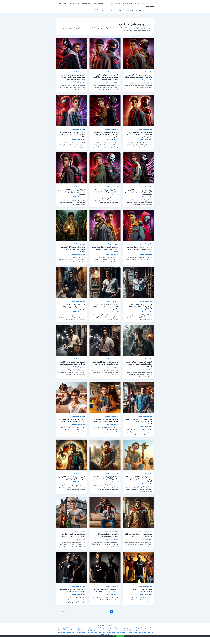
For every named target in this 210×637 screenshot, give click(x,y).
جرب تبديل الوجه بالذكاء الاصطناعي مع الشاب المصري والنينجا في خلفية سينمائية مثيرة (105, 249)
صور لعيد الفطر (62, 3)
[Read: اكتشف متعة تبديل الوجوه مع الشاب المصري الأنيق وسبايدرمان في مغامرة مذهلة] (71, 110)
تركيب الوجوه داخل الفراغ (126, 10)
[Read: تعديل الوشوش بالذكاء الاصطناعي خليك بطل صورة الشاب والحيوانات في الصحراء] (138, 455)
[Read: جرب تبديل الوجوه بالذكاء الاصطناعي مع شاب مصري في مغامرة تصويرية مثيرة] (138, 225)
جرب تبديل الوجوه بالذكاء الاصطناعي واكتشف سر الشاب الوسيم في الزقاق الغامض (105, 307)
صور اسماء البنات (74, 3)
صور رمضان (139, 10)
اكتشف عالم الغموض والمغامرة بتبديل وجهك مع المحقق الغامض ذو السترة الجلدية (139, 364)
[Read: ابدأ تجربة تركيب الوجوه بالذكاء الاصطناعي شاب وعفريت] (105, 512)
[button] (124, 3)
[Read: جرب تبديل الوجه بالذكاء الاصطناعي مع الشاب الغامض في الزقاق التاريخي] (105, 340)
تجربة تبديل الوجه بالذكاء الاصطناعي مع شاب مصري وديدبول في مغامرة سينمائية (71, 192)
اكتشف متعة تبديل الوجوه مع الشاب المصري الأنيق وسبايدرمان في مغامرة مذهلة (72, 134)
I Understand (120, 635)
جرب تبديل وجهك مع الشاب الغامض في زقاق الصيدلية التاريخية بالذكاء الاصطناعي (140, 307)
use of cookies (111, 635)
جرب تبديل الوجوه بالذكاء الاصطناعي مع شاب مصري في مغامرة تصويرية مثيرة (139, 249)
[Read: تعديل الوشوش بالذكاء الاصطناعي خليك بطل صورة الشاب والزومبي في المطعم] (138, 397)
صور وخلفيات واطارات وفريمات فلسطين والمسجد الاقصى (73, 632)
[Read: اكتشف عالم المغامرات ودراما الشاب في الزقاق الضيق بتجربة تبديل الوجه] (71, 340)
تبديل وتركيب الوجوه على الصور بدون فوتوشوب (133, 632)
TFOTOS (150, 6)
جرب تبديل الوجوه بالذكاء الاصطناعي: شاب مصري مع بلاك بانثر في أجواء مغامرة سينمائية (106, 134)
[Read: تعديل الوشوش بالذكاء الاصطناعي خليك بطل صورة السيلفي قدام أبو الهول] (71, 397)
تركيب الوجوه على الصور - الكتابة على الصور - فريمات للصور (135, 628)
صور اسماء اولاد (85, 3)
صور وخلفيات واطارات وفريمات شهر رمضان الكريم (104, 632)
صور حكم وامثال (99, 10)
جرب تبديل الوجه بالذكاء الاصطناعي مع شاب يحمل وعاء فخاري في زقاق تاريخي (71, 307)
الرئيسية (140, 3)
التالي (64, 611)
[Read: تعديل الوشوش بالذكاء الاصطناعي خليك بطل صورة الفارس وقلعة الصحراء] (105, 455)
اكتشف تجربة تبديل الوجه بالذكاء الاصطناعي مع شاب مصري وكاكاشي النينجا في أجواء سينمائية (106, 77)
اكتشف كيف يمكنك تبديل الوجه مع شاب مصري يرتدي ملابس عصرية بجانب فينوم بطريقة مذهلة (73, 77)
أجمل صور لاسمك (111, 10)
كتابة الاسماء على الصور (99, 3)
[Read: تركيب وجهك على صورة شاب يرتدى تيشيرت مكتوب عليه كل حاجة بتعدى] (105, 567)
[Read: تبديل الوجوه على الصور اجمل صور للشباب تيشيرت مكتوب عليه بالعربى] (71, 512)
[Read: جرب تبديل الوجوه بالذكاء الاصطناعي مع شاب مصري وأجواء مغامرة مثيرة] (105, 168)
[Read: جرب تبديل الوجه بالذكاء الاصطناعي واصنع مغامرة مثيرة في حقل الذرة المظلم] (71, 225)
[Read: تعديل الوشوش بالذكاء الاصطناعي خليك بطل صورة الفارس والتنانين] (71, 455)
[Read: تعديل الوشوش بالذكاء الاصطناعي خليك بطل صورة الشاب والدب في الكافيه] (105, 397)
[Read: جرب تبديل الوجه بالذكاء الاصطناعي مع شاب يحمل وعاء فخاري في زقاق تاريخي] (71, 282)
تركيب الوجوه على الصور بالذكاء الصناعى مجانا (104, 628)
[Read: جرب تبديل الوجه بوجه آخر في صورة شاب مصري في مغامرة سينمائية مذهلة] (138, 53)
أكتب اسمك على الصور (81, 630)
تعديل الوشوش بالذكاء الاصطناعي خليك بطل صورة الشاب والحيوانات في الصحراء (138, 479)
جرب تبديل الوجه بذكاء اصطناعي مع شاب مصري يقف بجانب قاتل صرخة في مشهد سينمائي (138, 192)
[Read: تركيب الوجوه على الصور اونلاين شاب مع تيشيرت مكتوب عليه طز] (71, 567)
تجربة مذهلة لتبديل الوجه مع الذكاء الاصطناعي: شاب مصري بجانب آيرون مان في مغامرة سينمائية (139, 134)
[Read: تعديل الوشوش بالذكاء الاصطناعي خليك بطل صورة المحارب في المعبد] (138, 512)
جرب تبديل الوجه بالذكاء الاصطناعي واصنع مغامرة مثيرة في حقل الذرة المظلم (73, 249)
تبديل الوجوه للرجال (130, 3)
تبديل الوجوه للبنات (115, 3)
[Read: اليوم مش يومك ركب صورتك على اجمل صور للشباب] (138, 567)
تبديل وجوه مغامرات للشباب (145, 71)
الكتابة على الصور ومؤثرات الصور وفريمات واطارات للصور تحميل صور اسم (109, 630)
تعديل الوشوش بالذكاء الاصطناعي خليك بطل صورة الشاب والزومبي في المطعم (138, 421)
